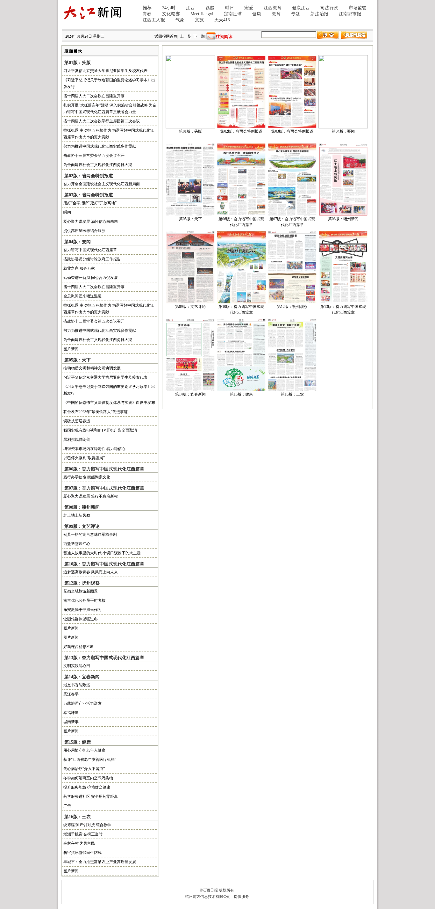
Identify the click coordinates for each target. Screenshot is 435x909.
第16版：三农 (292, 394)
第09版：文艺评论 (190, 306)
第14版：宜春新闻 (190, 394)
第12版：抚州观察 (292, 306)
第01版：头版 (190, 131)
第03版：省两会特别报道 (292, 131)
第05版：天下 (190, 219)
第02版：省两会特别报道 (241, 131)
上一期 (185, 36)
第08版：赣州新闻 (343, 219)
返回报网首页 (165, 36)
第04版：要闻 (343, 131)
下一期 (199, 36)
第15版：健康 (241, 394)
